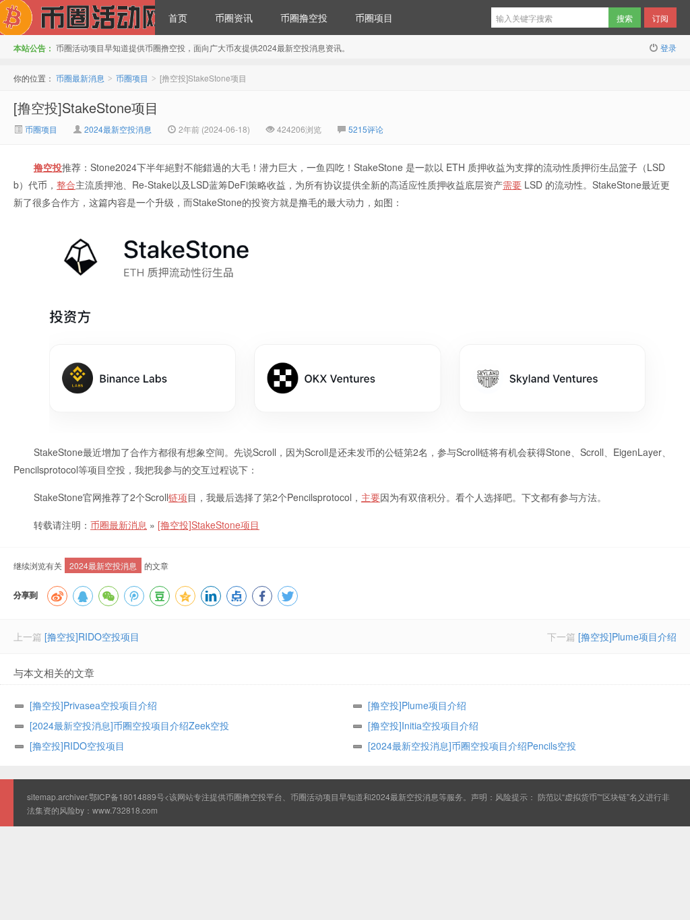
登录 (668, 47)
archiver (72, 796)
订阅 (660, 18)
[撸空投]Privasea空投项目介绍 (93, 705)
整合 (66, 184)
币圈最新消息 (77, 17)
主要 (370, 497)
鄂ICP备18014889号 (126, 796)
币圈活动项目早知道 (326, 796)
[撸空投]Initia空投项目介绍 (423, 725)
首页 (177, 17)
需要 (512, 184)
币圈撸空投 (303, 17)
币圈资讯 (234, 17)
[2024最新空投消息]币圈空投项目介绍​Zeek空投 (129, 725)
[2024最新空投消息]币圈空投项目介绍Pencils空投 (472, 745)
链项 (177, 497)
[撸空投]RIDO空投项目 (91, 636)
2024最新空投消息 (118, 129)
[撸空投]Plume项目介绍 (627, 636)
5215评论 (365, 129)
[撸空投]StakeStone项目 (85, 107)
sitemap (41, 796)
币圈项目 (374, 17)
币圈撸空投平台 (254, 796)
